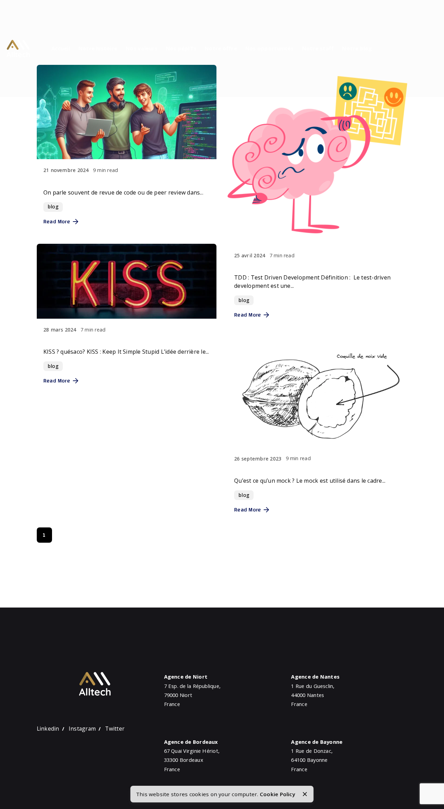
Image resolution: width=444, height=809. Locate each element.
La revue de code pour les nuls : (95, 180)
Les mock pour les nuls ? (274, 469)
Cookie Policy (277, 794)
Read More (56, 221)
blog (53, 206)
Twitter (115, 728)
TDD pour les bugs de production (288, 265)
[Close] (305, 794)
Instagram (82, 728)
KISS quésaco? (68, 340)
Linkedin (48, 728)
